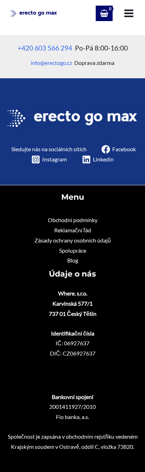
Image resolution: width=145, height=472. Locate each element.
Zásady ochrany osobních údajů (72, 240)
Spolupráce (72, 250)
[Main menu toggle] (129, 13)
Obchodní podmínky (72, 220)
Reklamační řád (72, 230)
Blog (72, 260)
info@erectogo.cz (51, 63)
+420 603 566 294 (45, 48)
